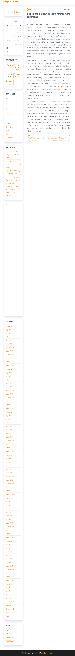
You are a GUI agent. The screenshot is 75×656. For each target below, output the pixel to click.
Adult (29, 9)
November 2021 (10, 530)
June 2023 (8, 462)
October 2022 (9, 491)
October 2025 (9, 362)
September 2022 (10, 494)
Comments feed (10, 637)
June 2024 (8, 419)
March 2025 (9, 387)
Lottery (8, 123)
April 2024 (8, 426)
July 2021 (8, 544)
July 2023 (8, 458)
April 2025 (8, 383)
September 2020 (10, 580)
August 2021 (9, 541)
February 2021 (10, 562)
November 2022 (10, 487)
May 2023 (8, 465)
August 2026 (9, 326)
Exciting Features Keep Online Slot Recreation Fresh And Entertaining (13, 164)
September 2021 (10, 537)
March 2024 (9, 430)
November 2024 (10, 401)
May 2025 (8, 380)
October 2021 (9, 534)
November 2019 (10, 612)
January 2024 (9, 437)
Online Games (9, 127)
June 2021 (8, 548)
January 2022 (9, 523)
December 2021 (10, 526)
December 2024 (10, 397)
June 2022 (8, 505)
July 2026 (8, 329)
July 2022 (8, 501)
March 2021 (9, 559)
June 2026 (8, 333)
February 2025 (10, 390)
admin (29, 21)
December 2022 (10, 483)
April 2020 (8, 594)
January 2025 (9, 394)
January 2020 (9, 605)
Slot (7, 134)
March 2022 (9, 516)
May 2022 (8, 508)
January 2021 (9, 566)
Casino (7, 105)
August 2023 (9, 455)
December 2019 (10, 609)
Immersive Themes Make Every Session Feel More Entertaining (12, 155)
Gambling (8, 112)
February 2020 (10, 602)
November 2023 (10, 444)
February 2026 (10, 347)
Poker (7, 130)
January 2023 (9, 480)
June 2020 (8, 587)
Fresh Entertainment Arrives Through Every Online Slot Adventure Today (13, 180)
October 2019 (9, 616)
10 (7, 36)
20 (13, 40)
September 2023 (10, 451)
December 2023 (10, 440)
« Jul (7, 51)
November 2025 (10, 358)
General (8, 116)
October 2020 (9, 577)
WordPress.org (10, 641)
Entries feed (9, 634)
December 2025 (10, 354)
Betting (8, 102)
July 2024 (8, 415)
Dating (7, 109)
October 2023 (9, 448)
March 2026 (9, 344)
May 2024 (8, 423)
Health (8, 120)
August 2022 (9, 498)
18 (9, 40)
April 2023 (8, 469)
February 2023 (10, 476)
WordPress (36, 653)
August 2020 (9, 584)
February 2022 (10, 519)
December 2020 (10, 569)
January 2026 (9, 351)
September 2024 (10, 408)
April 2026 (8, 340)
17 (7, 40)
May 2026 (8, 337)
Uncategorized (10, 138)
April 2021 (8, 555)
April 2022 (8, 512)
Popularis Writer (48, 653)
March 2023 (9, 473)
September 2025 (10, 365)
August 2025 (9, 369)
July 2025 (8, 372)
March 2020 (9, 598)
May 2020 (8, 591)
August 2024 (9, 412)
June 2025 (8, 376)
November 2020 (10, 573)
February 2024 (10, 433)
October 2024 (9, 405)
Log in (7, 630)
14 (16, 36)
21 (16, 40)
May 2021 (8, 551)
